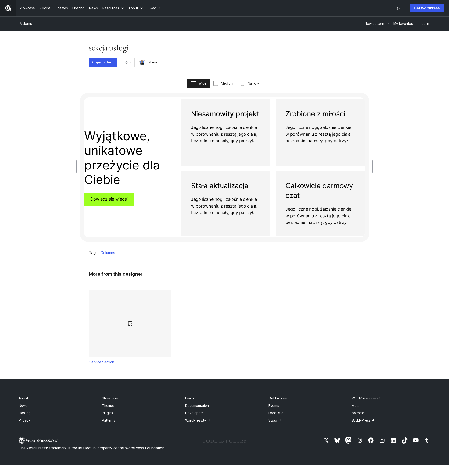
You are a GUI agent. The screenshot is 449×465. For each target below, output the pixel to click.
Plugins (107, 413)
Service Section (101, 362)
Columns (108, 252)
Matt (357, 406)
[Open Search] (398, 8)
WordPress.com (366, 398)
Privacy (24, 420)
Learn (189, 398)
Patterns (25, 23)
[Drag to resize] (78, 166)
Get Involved (278, 398)
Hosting (25, 413)
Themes (108, 406)
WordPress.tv (197, 420)
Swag (274, 420)
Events (273, 406)
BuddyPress (363, 420)
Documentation (197, 406)
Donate (276, 413)
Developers (194, 413)
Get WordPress (427, 8)
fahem (152, 62)
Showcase (110, 398)
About (23, 398)
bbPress (360, 413)
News (23, 406)
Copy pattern (103, 62)
